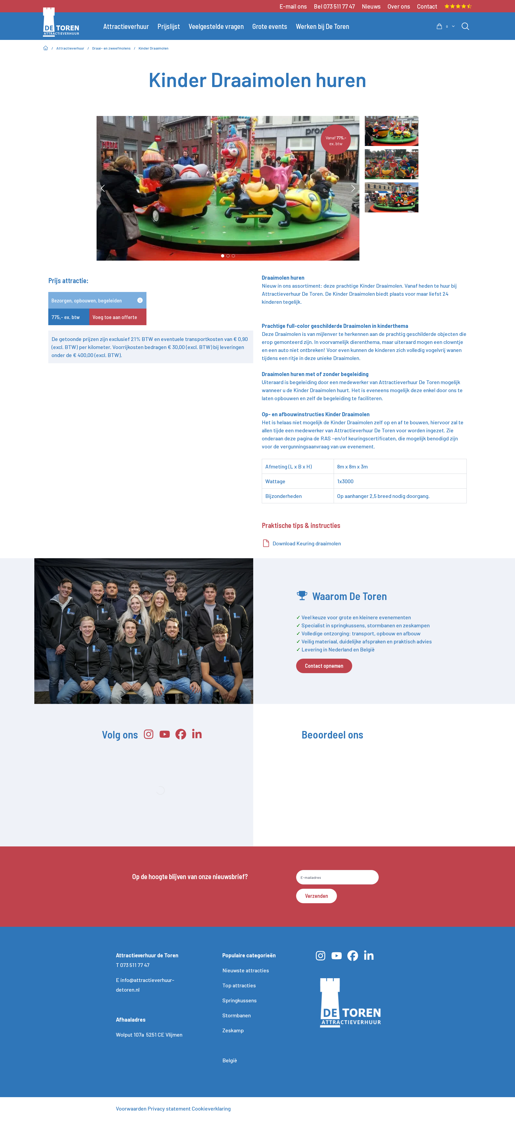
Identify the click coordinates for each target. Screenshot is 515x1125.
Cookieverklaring (211, 1108)
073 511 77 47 (134, 965)
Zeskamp (233, 1030)
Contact (427, 6)
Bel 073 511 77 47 (334, 6)
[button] (283, 804)
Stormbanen (236, 1015)
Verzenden (316, 895)
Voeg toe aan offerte (115, 317)
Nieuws (371, 6)
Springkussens (239, 1000)
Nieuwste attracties (245, 970)
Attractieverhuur (70, 48)
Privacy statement (169, 1108)
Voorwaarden (131, 1108)
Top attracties (239, 985)
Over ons (399, 6)
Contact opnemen (324, 665)
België (229, 1060)
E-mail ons (293, 6)
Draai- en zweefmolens (111, 48)
